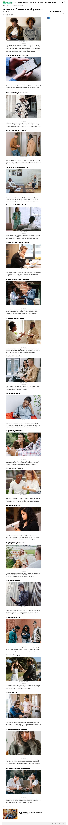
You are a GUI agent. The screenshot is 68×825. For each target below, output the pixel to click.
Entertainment (48, 2)
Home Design (25, 2)
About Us (54, 2)
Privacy (56, 823)
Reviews (20, 2)
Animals (41, 2)
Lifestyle (37, 2)
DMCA (53, 823)
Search (63, 14)
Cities (16, 2)
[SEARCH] (65, 2)
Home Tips (32, 2)
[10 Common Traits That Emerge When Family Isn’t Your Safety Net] (10, 814)
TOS (59, 823)
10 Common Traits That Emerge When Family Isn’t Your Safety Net (30, 813)
